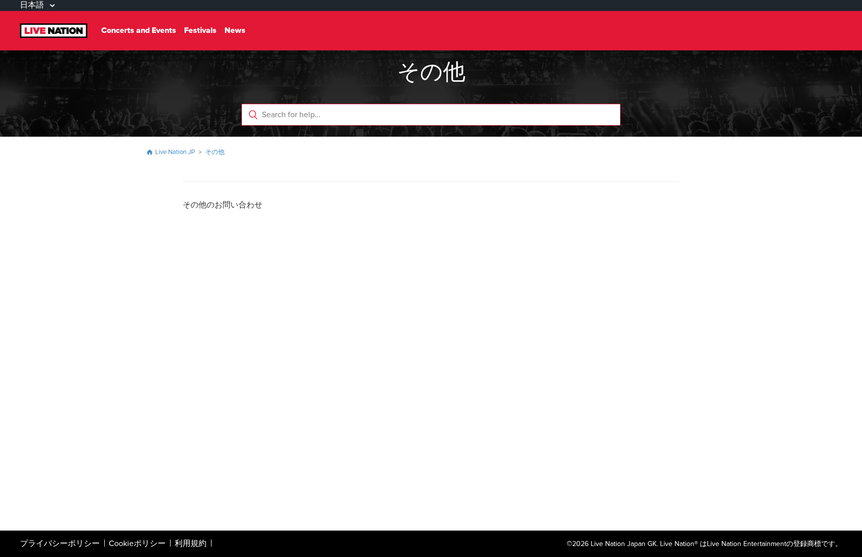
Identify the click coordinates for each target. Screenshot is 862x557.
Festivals (200, 30)
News (234, 30)
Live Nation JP (175, 152)
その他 (214, 152)
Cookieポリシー (137, 544)
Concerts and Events (138, 30)
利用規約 (191, 544)
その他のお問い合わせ (222, 205)
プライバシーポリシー (60, 544)
